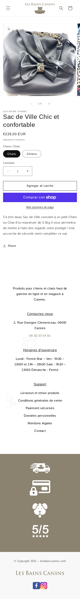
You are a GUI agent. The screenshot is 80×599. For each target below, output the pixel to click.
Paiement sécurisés (40, 408)
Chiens (32, 153)
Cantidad (8, 162)
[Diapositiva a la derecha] (49, 103)
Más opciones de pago (40, 207)
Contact (40, 430)
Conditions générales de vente (40, 400)
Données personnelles (40, 415)
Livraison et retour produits (40, 393)
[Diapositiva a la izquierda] (30, 103)
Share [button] (12, 245)
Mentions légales (40, 423)
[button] (8, 8)
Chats (11, 153)
